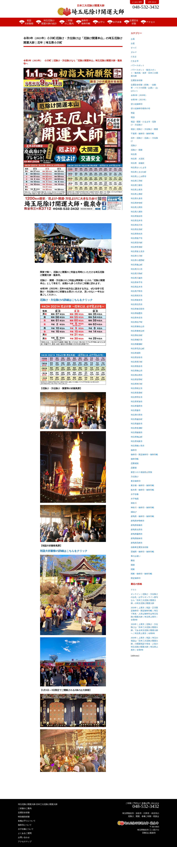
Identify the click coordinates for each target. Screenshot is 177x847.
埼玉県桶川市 (136, 340)
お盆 (133, 43)
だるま (134, 57)
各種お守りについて (26, 821)
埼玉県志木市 (136, 287)
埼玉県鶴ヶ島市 (137, 446)
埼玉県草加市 (136, 402)
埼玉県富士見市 (137, 251)
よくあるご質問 (137, 2)
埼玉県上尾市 (136, 190)
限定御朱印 (135, 578)
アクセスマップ (25, 842)
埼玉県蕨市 (135, 410)
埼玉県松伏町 (136, 335)
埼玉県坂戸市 (136, 238)
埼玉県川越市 (136, 278)
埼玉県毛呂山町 (137, 349)
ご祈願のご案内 (69, 22)
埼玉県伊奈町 (136, 203)
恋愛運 (134, 468)
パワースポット (137, 65)
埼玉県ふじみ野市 (138, 176)
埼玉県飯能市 (136, 432)
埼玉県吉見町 (136, 229)
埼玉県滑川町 (136, 362)
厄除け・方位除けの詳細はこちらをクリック (66, 299)
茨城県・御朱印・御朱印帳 (142, 552)
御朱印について (25, 825)
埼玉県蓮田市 (136, 406)
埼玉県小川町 (136, 256)
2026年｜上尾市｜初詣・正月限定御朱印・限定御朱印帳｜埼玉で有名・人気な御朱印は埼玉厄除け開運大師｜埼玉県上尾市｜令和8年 (144, 614)
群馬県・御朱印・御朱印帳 (142, 516)
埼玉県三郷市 (136, 185)
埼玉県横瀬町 (136, 344)
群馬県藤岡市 (136, 534)
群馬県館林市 (136, 538)
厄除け (134, 145)
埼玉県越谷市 (136, 424)
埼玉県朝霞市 (136, 313)
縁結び (134, 512)
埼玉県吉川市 (136, 225)
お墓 (133, 39)
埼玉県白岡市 (136, 375)
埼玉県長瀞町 (136, 428)
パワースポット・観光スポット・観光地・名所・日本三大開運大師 (144, 73)
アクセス (150, 22)
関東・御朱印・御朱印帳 (141, 574)
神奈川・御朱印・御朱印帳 (142, 507)
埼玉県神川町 (136, 384)
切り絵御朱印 (136, 104)
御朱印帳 (135, 459)
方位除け (135, 477)
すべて (134, 48)
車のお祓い (135, 556)
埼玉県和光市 (136, 234)
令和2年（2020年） (139, 95)
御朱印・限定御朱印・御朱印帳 (144, 455)
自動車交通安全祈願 (139, 547)
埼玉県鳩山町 (136, 437)
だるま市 (135, 61)
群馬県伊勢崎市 (137, 521)
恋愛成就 (135, 463)
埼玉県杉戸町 (136, 322)
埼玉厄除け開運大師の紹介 (49, 22)
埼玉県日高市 (136, 304)
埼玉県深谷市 (136, 357)
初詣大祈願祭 (29, 22)
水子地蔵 (135, 499)
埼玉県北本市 (136, 221)
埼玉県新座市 (136, 300)
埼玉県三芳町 (136, 181)
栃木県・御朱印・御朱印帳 (142, 490)
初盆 (133, 113)
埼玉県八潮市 (136, 212)
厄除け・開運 (136, 150)
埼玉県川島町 (136, 273)
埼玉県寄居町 (136, 247)
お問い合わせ (152, 2)
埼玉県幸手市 (136, 282)
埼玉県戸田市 (136, 291)
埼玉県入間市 (136, 207)
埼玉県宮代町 (136, 243)
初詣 (133, 117)
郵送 (133, 560)
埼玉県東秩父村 (137, 331)
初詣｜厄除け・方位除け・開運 (144, 129)
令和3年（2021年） (139, 100)
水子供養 (117, 22)
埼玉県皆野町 (136, 379)
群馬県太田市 (136, 530)
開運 (133, 565)
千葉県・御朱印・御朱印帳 (142, 134)
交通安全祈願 (133, 22)
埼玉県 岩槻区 (137, 163)
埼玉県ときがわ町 (138, 172)
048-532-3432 (145, 7)
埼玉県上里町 (136, 194)
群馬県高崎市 (136, 543)
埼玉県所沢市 (136, 296)
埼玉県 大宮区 (137, 159)
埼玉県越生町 (136, 419)
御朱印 (134, 450)
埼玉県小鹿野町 (137, 260)
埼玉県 (134, 154)
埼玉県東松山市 (137, 326)
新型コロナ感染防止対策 (141, 472)
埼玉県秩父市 (136, 388)
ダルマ (134, 52)
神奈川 (134, 503)
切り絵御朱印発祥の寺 (140, 108)
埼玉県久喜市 (136, 198)
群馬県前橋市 (136, 525)
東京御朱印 (135, 481)
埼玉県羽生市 (136, 397)
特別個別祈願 (24, 817)
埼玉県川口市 (136, 269)
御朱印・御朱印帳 (85, 22)
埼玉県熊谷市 (136, 366)
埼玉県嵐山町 (136, 265)
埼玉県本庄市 (136, 318)
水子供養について (25, 829)
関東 (133, 569)
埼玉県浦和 (135, 353)
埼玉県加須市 (136, 216)
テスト (134, 590)
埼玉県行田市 (136, 415)
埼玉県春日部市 (137, 309)
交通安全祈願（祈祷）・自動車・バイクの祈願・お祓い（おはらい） (144, 88)
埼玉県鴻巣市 (136, 441)
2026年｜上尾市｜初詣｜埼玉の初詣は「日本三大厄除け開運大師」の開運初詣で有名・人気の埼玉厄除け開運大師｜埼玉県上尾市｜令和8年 (144, 644)
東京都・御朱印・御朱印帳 (142, 485)
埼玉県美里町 (136, 393)
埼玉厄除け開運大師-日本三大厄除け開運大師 (37, 804)
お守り (101, 22)
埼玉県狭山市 (136, 371)
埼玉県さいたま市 (138, 168)
